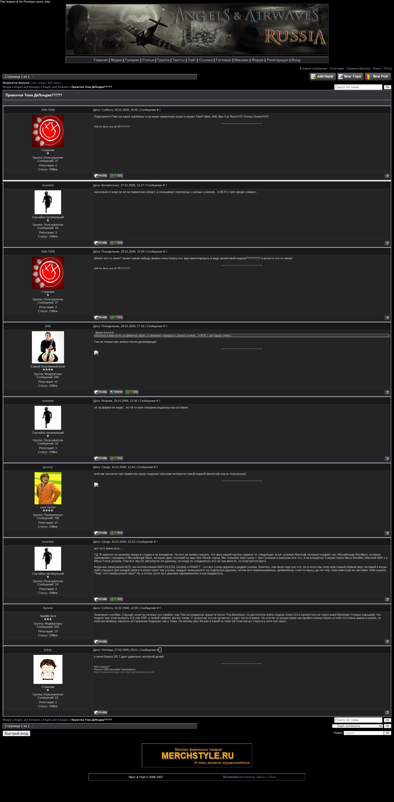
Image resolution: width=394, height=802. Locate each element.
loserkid (48, 185)
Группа (163, 60)
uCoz (272, 776)
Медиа (116, 60)
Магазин (241, 60)
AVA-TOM (48, 109)
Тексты (179, 60)
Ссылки (206, 60)
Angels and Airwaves (27, 87)
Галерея (132, 60)
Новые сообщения (314, 68)
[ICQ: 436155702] (116, 175)
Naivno (57, 83)
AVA (49, 83)
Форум (257, 60)
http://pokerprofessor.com (139, 672)
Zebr (33, 83)
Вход (296, 60)
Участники (337, 68)
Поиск (377, 68)
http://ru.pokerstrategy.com (109, 672)
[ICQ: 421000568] (116, 243)
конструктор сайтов (252, 776)
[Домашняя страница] (116, 392)
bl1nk (48, 649)
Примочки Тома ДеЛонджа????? (92, 87)
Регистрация (277, 60)
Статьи (148, 60)
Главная (101, 60)
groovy (48, 467)
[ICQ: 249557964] (116, 533)
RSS (387, 68)
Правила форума (358, 68)
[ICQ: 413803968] (131, 392)
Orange (42, 83)
